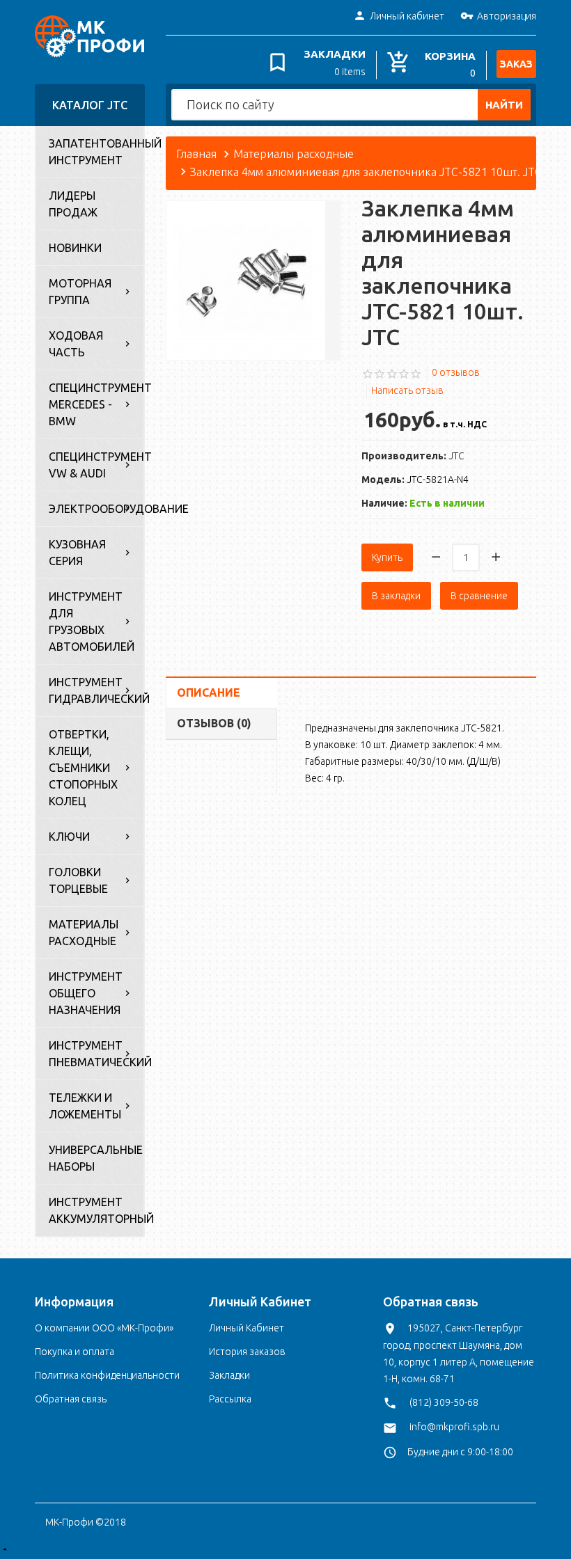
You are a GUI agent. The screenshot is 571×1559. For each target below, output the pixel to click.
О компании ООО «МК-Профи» (104, 1328)
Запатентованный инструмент (96, 151)
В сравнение (479, 595)
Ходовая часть (76, 343)
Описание (208, 692)
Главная (196, 154)
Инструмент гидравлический (96, 690)
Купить (387, 557)
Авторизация (506, 16)
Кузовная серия (77, 552)
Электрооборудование (96, 508)
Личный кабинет (407, 16)
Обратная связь (71, 1398)
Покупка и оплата (74, 1351)
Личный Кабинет (246, 1328)
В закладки (396, 595)
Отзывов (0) (214, 723)
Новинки (75, 248)
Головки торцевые (78, 880)
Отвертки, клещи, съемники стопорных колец (83, 767)
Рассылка (230, 1398)
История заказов (247, 1351)
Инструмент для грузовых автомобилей (91, 621)
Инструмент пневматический (96, 1053)
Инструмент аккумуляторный (96, 1210)
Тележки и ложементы (85, 1106)
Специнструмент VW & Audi (96, 465)
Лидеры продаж (73, 204)
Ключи (69, 836)
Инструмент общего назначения (86, 993)
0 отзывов (456, 372)
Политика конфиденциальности (107, 1375)
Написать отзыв (407, 390)
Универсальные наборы (96, 1158)
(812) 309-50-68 (443, 1402)
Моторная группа (80, 291)
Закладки (229, 1375)
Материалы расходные (83, 932)
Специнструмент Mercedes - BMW (96, 404)
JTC (456, 455)
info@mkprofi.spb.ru (454, 1426)
